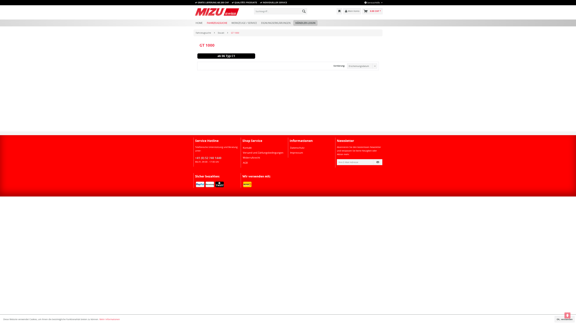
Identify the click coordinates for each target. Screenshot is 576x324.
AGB (245, 162)
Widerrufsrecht (251, 157)
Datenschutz (297, 147)
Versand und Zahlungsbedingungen (263, 152)
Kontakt (247, 147)
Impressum (296, 152)
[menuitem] (280, 11)
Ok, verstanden (565, 319)
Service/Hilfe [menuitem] (373, 2)
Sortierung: (339, 65)
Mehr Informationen (109, 319)
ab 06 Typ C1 (226, 56)
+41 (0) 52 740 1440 (208, 158)
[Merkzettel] (339, 11)
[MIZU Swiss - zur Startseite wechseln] (217, 12)
